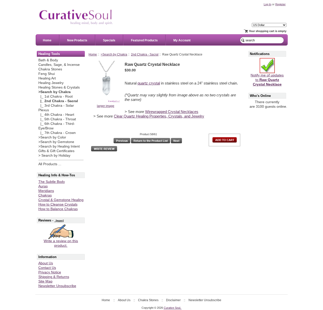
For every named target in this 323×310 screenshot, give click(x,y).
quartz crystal (149, 83)
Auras (43, 186)
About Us (45, 263)
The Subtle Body (51, 182)
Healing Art (47, 78)
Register (280, 4)
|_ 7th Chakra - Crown (57, 133)
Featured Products (144, 40)
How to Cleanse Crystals (57, 204)
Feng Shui (46, 74)
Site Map (45, 281)
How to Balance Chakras (58, 209)
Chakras (45, 195)
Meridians (46, 191)
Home (47, 40)
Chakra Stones (50, 69)
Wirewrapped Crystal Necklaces (171, 112)
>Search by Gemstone (56, 142)
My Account (182, 40)
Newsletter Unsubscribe (57, 286)
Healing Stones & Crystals (59, 87)
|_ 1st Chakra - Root (55, 96)
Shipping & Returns (53, 277)
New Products (77, 40)
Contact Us (47, 268)
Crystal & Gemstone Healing (61, 200)
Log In (267, 4)
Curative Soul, (173, 307)
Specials (109, 40)
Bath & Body (48, 60)
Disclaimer (173, 300)
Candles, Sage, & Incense (59, 65)
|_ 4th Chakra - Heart (56, 115)
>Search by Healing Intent (59, 146)
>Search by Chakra (114, 54)
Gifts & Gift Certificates (56, 151)
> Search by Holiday (54, 155)
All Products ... (49, 164)
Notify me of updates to (267, 79)
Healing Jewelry (51, 83)
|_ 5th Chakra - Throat (57, 119)
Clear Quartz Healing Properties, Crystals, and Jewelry (159, 116)
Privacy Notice (49, 272)
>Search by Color (52, 137)
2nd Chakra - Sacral (144, 54)
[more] (59, 220)
